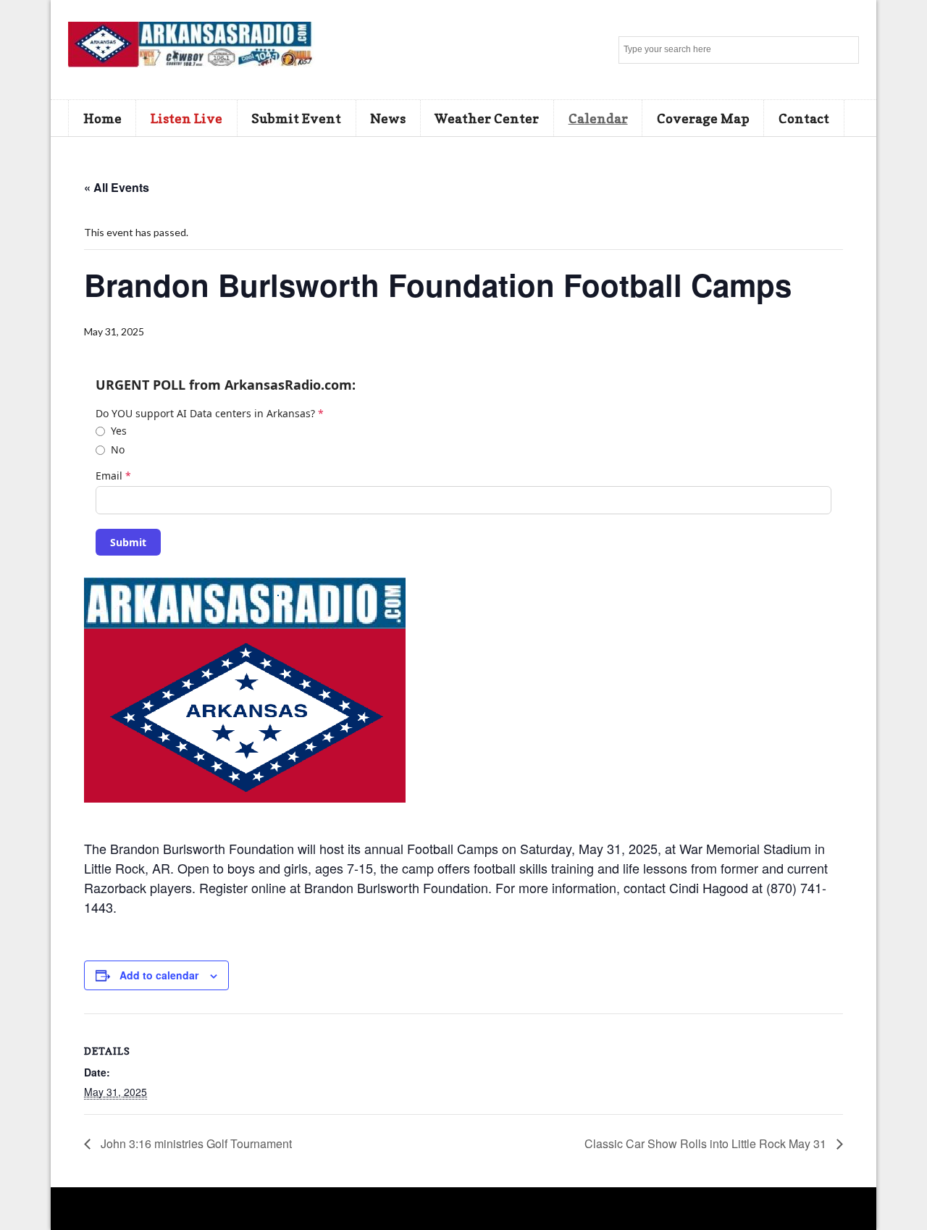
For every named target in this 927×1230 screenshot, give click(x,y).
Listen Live (186, 118)
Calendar (598, 118)
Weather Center (487, 118)
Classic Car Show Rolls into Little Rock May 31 (706, 1143)
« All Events (116, 187)
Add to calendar (158, 975)
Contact (804, 118)
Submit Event (296, 118)
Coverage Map (703, 118)
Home (102, 118)
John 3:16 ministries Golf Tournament (195, 1143)
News (388, 118)
